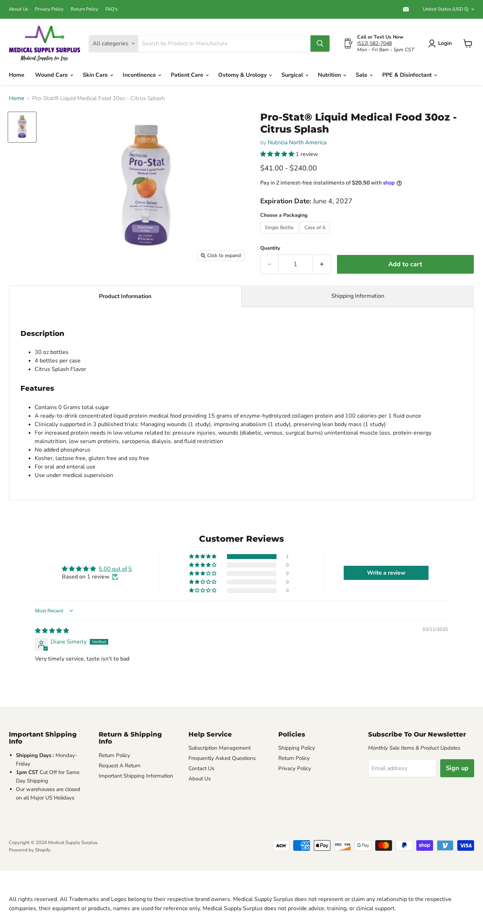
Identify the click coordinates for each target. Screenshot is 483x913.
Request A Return (120, 765)
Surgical (292, 75)
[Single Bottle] (280, 235)
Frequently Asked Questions (222, 758)
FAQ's (111, 9)
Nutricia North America (297, 142)
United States (446, 9)
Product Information (125, 296)
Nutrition (330, 75)
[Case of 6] (316, 235)
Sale (362, 75)
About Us (18, 9)
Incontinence (140, 75)
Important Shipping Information (136, 775)
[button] (278, 154)
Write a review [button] (386, 573)
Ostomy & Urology (243, 75)
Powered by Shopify (30, 850)
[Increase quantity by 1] (322, 264)
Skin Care (96, 75)
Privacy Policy (49, 9)
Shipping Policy (296, 747)
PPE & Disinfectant (407, 75)
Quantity (270, 248)
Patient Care (188, 75)
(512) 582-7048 (374, 43)
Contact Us (201, 768)
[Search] (320, 43)
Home (16, 75)
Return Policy (84, 9)
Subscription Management (219, 747)
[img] (52, 631)
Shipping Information (357, 296)
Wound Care (52, 75)
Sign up (457, 768)
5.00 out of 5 (115, 569)
